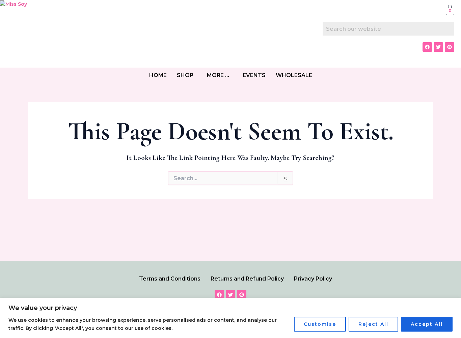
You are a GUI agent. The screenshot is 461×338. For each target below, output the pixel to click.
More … (218, 75)
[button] (187, 75)
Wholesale (294, 75)
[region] (230, 318)
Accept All (427, 324)
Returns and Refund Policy (247, 278)
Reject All (373, 324)
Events (254, 75)
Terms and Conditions (169, 278)
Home (158, 75)
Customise (320, 324)
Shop (185, 75)
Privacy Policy (313, 278)
